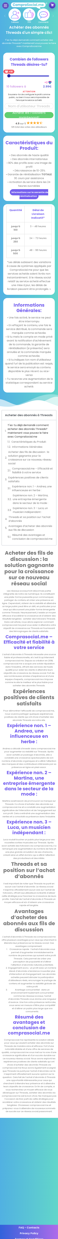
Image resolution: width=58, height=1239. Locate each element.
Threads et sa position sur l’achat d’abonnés (30, 519)
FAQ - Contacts (29, 1227)
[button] (4, 16)
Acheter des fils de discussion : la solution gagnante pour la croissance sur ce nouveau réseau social (29, 457)
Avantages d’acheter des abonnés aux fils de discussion (30, 528)
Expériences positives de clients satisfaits (28, 479)
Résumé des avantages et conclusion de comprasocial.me (32, 537)
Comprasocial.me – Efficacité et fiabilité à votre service (32, 470)
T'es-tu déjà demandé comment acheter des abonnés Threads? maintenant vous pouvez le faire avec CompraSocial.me (28, 430)
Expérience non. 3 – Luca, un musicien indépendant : (30, 510)
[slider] (8, 75)
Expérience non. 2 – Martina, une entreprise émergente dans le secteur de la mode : (30, 499)
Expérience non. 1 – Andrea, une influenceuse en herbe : (32, 488)
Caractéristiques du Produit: (28, 442)
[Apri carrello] (52, 5)
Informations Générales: (27, 447)
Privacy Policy (29, 1233)
